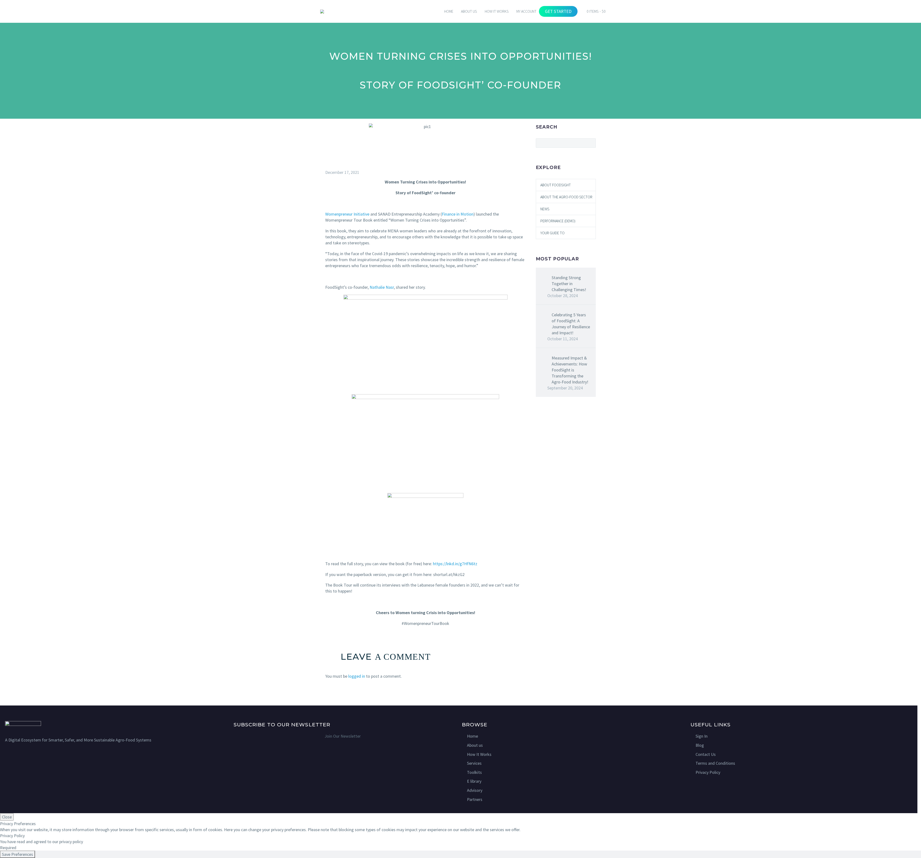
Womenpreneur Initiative (347, 214)
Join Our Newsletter (343, 736)
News (544, 208)
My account (526, 11)
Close (7, 817)
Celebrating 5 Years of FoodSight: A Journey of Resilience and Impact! (571, 323)
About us (475, 745)
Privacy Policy (708, 772)
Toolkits (474, 772)
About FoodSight (555, 184)
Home (448, 11)
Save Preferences (17, 854)
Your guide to (552, 232)
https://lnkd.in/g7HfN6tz (455, 563)
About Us (469, 11)
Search (590, 142)
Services (474, 763)
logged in (356, 676)
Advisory (474, 790)
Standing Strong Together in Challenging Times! (569, 283)
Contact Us (706, 754)
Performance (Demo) (557, 220)
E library (474, 781)
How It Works (479, 754)
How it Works (497, 11)
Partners (474, 799)
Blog (700, 745)
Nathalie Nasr (382, 287)
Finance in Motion (457, 214)
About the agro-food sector (566, 196)
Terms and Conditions (715, 763)
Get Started (558, 11)
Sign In (702, 736)
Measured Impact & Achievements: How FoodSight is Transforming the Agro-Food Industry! (570, 370)
